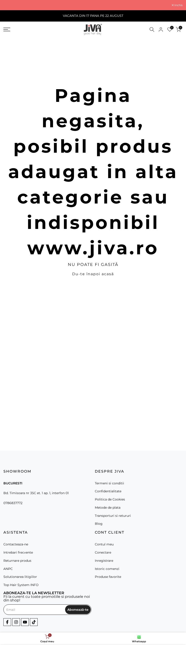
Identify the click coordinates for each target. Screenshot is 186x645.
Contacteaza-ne (15, 544)
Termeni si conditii (109, 483)
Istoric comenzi (107, 569)
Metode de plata (107, 507)
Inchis (9, 5)
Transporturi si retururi (113, 516)
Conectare (103, 552)
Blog (99, 524)
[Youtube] (25, 622)
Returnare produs (17, 561)
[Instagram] (16, 622)
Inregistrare (104, 561)
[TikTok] (34, 622)
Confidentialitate (108, 491)
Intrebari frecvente (18, 552)
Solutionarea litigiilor (20, 577)
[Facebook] (7, 622)
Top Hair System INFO (21, 585)
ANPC (8, 569)
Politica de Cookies (110, 499)
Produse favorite (108, 577)
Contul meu (104, 544)
